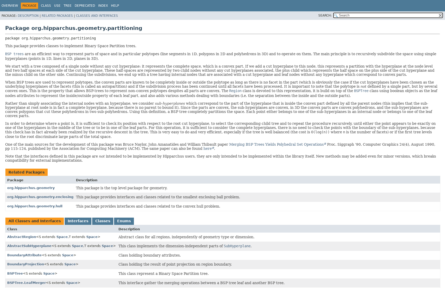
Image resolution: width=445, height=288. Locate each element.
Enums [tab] (124, 221)
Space (62, 237)
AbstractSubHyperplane (29, 246)
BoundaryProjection (25, 264)
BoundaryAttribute (24, 255)
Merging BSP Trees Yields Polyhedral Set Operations (276, 144)
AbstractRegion (21, 237)
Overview (10, 5)
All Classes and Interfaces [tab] (34, 221)
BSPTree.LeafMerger (26, 283)
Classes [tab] (102, 221)
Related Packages (57, 16)
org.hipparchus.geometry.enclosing (40, 197)
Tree (68, 5)
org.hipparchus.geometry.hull (34, 206)
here (207, 148)
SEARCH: (325, 15)
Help (115, 5)
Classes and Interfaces (97, 16)
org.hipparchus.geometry (31, 188)
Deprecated (85, 5)
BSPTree (15, 273)
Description (28, 16)
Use (57, 5)
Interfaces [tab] (78, 221)
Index (103, 5)
